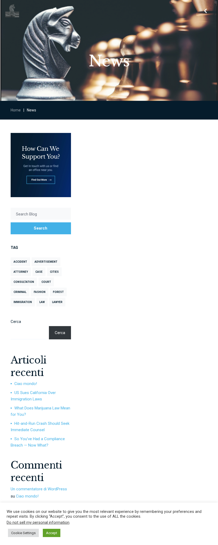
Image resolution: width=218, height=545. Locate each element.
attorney (21, 271)
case (39, 271)
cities (54, 271)
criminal (20, 292)
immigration (23, 302)
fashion (39, 292)
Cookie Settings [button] (23, 533)
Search (40, 228)
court (46, 281)
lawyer (57, 302)
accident (20, 261)
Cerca (16, 321)
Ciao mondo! (25, 383)
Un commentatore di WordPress (39, 489)
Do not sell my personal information (38, 522)
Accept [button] (51, 533)
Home (16, 110)
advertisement (46, 261)
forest (58, 292)
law (42, 302)
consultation (24, 281)
